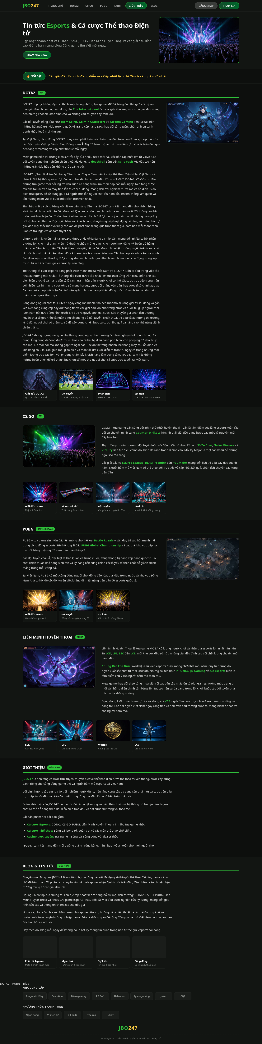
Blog (154, 5)
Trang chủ (55, 5)
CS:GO (89, 5)
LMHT (118, 5)
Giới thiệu (136, 5)
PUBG (103, 5)
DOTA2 (74, 5)
